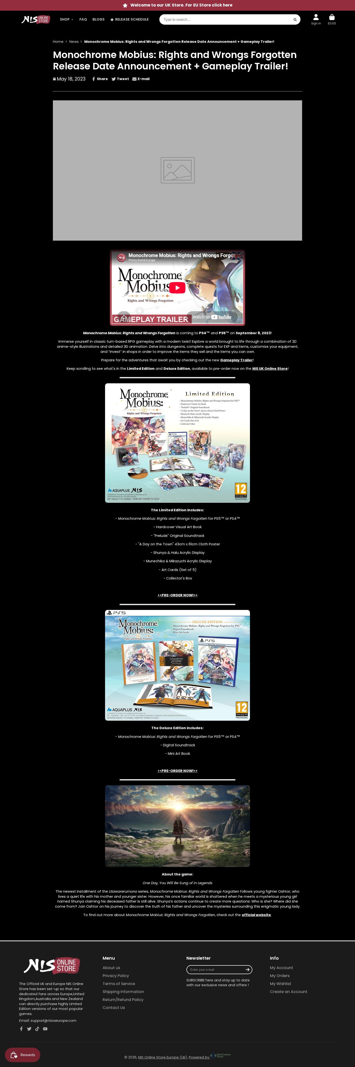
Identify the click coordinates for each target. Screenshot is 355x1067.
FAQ (83, 19)
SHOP (65, 19)
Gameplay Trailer (236, 360)
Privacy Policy (116, 975)
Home (58, 41)
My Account (281, 968)
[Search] (295, 19)
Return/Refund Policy (123, 999)
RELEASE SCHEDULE (132, 19)
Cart (332, 19)
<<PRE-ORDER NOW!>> (178, 595)
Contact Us (114, 1007)
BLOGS (98, 19)
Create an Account (288, 991)
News (74, 41)
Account (316, 19)
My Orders (280, 975)
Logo (36, 19)
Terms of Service (119, 983)
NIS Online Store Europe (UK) (162, 1057)
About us (111, 968)
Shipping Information (123, 991)
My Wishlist (280, 983)
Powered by (199, 1057)
